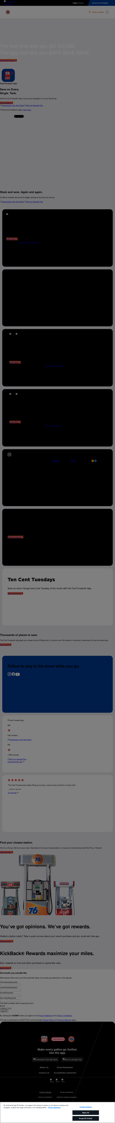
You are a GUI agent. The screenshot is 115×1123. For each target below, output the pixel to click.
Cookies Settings (86, 1107)
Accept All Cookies (85, 1118)
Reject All (85, 1113)
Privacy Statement (54, 1107)
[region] (57, 1112)
